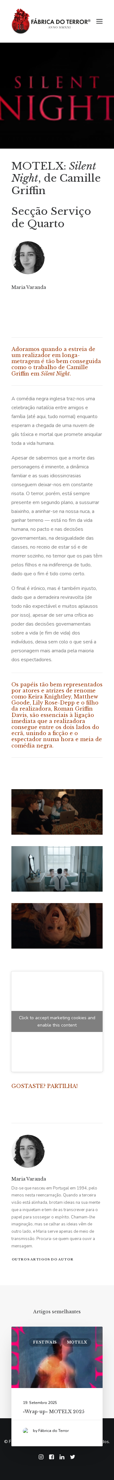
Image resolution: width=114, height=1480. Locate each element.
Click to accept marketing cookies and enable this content (57, 1021)
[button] (99, 21)
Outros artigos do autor (42, 1259)
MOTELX (77, 1342)
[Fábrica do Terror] (51, 21)
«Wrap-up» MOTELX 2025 (53, 1411)
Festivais (45, 1342)
